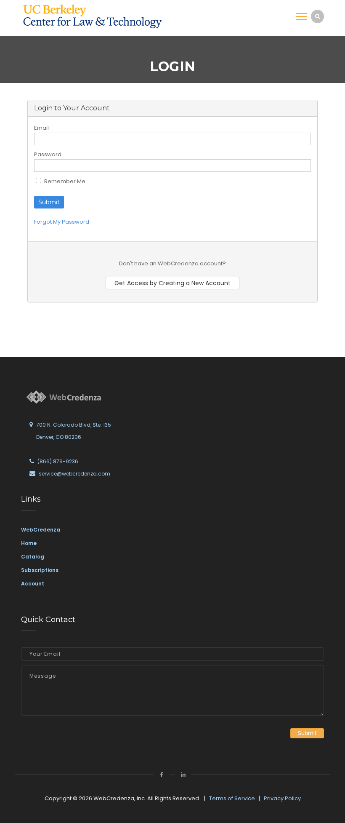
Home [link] (29, 543)
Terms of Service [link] (232, 798)
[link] (92, 16)
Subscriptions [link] (39, 570)
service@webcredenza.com (74, 473)
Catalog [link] (32, 556)
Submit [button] (307, 733)
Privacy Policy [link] (282, 798)
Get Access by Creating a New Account (172, 283)
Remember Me (64, 181)
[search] (317, 16)
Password (47, 154)
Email (41, 128)
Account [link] (32, 583)
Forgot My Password (61, 222)
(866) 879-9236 (57, 461)
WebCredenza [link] (40, 529)
